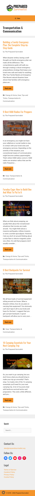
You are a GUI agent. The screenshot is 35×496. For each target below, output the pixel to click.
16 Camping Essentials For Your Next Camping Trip (17, 344)
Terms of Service (10, 470)
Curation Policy (9, 472)
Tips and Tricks (23, 256)
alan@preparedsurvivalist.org (14, 448)
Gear (19, 95)
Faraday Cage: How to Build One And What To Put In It (17, 191)
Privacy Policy (9, 475)
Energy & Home (11, 95)
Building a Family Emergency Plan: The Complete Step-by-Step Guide (15, 45)
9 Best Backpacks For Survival (16, 270)
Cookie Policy (9, 477)
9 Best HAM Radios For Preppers (17, 112)
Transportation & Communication (15, 259)
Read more (8, 88)
